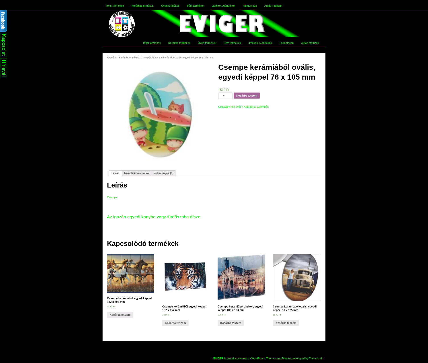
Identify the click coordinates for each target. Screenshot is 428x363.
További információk (136, 173)
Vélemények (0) (163, 173)
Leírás (115, 173)
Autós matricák (273, 5)
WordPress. (258, 358)
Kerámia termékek (143, 5)
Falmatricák (250, 5)
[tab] (115, 173)
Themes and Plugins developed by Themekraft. (294, 358)
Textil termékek (115, 5)
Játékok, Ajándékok (223, 5)
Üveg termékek (170, 5)
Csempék (146, 57)
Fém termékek (195, 5)
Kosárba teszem (246, 95)
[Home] (122, 24)
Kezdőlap (112, 57)
